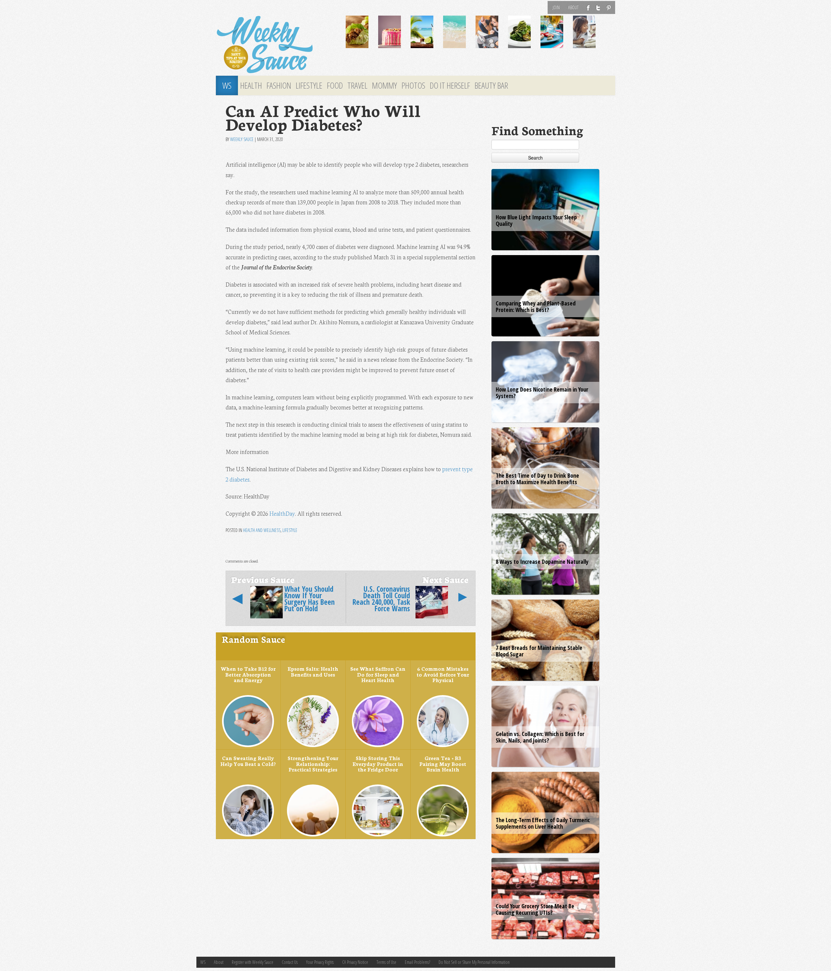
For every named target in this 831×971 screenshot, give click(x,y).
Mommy (384, 85)
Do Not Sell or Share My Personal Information (474, 962)
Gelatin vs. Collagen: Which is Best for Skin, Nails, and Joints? (540, 737)
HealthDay (282, 513)
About (573, 7)
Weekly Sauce (242, 139)
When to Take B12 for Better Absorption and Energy (248, 674)
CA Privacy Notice (355, 962)
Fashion (279, 85)
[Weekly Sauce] (276, 45)
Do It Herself (450, 85)
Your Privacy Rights (320, 962)
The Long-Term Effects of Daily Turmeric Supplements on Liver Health (543, 823)
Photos (413, 85)
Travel (357, 85)
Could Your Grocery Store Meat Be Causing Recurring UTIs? (535, 909)
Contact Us (290, 962)
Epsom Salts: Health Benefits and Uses (313, 671)
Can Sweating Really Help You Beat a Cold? (248, 760)
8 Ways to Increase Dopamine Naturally (542, 561)
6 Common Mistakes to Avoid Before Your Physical (442, 674)
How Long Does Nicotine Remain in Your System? (542, 392)
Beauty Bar (491, 85)
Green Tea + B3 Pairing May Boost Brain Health (442, 763)
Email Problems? (417, 962)
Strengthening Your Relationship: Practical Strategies (313, 763)
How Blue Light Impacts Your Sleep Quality (536, 220)
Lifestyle (309, 85)
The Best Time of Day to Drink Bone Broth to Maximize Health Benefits (537, 479)
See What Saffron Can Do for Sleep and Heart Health (377, 674)
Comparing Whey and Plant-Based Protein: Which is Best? (536, 306)
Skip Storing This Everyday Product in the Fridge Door (378, 763)
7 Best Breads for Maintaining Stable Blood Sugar (539, 651)
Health (251, 85)
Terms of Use (386, 962)
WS (226, 85)
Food (335, 85)
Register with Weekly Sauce (252, 962)
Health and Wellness (261, 530)
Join (556, 7)
